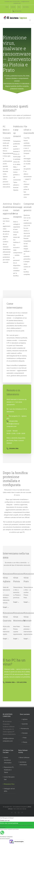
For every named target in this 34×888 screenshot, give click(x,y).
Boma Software (24, 757)
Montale (25, 733)
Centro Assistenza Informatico (7, 760)
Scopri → (6, 607)
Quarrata (25, 724)
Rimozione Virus (9, 784)
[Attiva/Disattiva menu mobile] (30, 20)
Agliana (24, 719)
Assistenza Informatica (23, 763)
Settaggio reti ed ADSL (9, 790)
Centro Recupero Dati (9, 778)
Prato (25, 738)
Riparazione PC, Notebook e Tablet (9, 769)
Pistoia (25, 742)
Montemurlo (25, 728)
